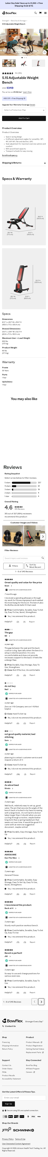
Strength (5, 21)
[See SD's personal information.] (9, 636)
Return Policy (7, 1049)
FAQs (4, 1072)
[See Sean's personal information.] (11, 586)
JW (6, 956)
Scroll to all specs (9, 155)
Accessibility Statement (11, 1079)
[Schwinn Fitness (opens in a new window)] (23, 1131)
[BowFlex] (9, 13)
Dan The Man (11, 858)
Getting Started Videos (35, 1049)
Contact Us (6, 1065)
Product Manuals (34, 1043)
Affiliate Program (32, 1069)
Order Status (7, 1069)
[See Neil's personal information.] (10, 690)
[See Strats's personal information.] (12, 789)
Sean (7, 586)
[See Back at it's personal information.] (16, 908)
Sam (6, 740)
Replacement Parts (35, 1053)
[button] (13, 536)
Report (31, 622)
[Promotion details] (24, 98)
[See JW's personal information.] (10, 956)
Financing (6, 1042)
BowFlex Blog (31, 1065)
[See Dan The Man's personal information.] (19, 858)
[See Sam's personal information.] (11, 740)
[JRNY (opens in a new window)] (6, 1130)
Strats (7, 788)
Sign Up (8, 1104)
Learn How (27, 92)
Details (32, 105)
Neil (6, 689)
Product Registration (34, 1046)
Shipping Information (10, 1046)
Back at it (9, 908)
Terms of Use (20, 1139)
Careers (30, 1072)
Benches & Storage (18, 21)
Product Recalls (8, 1076)
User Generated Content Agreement (16, 1144)
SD (6, 636)
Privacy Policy (8, 1139)
